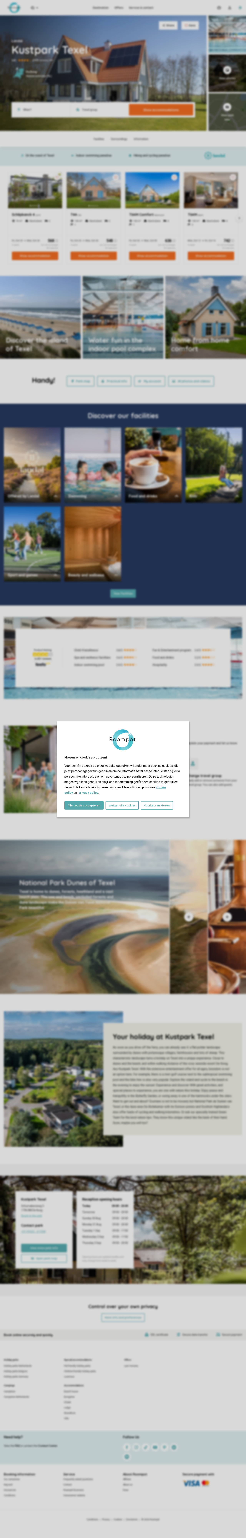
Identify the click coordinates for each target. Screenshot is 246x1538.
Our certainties (12, 1479)
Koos (125, 1490)
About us (127, 1484)
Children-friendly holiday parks (80, 1371)
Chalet (67, 1402)
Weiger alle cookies (122, 805)
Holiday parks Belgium (15, 1371)
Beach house (71, 1391)
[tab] (84, 917)
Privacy (106, 1519)
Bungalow (69, 1397)
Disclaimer (132, 1519)
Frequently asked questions (78, 1479)
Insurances (10, 1490)
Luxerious (69, 1376)
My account (152, 381)
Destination (101, 7)
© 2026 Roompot (150, 1519)
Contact (67, 1484)
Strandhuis (70, 1413)
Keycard (8, 1484)
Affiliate (127, 1479)
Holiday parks (11, 1360)
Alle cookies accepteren (84, 805)
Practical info (117, 381)
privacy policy (88, 792)
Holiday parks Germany (16, 1376)
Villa (66, 1418)
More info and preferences (123, 1317)
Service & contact (141, 7)
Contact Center (47, 1445)
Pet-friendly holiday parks (77, 1366)
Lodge (67, 1407)
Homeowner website (74, 1495)
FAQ (17, 1445)
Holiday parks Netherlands (18, 1366)
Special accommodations (78, 1360)
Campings (9, 1385)
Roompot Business (73, 1490)
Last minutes (131, 1366)
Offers (118, 7)
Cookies (118, 1519)
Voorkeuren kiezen (157, 805)
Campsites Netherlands (16, 1397)
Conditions (9, 1495)
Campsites (9, 1391)
